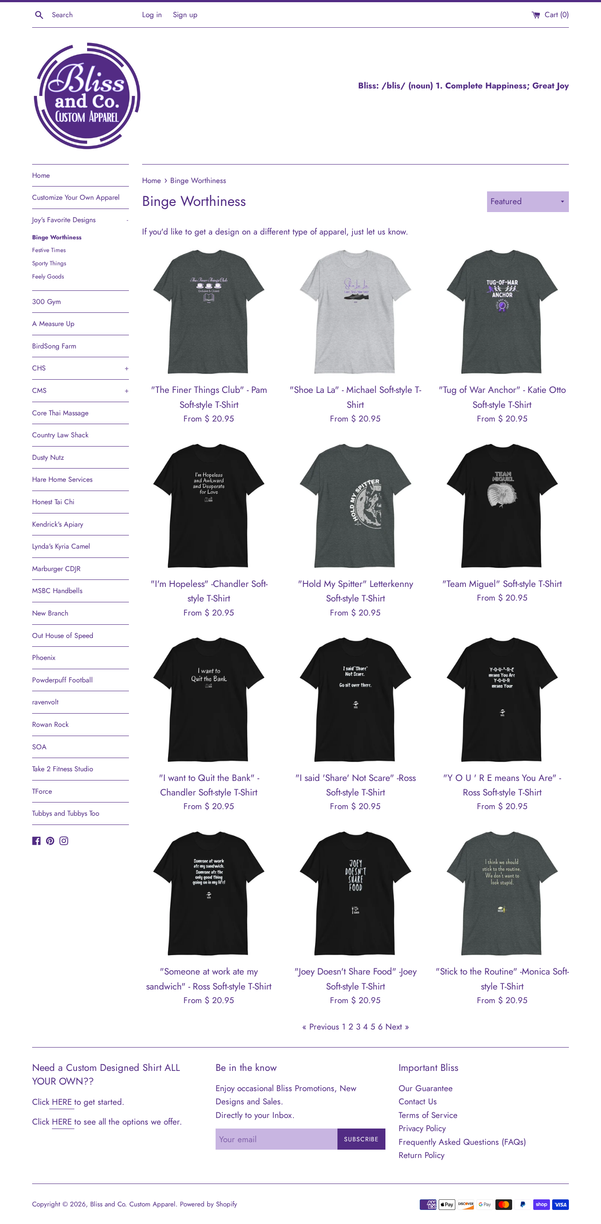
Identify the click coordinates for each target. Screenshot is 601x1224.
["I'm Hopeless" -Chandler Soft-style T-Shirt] (208, 505)
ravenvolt (45, 702)
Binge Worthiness (56, 237)
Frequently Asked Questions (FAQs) (462, 1142)
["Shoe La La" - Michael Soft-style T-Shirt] (355, 311)
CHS (80, 368)
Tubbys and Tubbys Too (65, 813)
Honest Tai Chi (53, 502)
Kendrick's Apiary (57, 524)
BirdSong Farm (54, 346)
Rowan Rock (50, 724)
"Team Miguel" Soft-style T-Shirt (502, 583)
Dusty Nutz (48, 457)
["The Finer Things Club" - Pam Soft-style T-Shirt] (208, 311)
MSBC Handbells (57, 591)
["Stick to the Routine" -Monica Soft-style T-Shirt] (502, 893)
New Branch (50, 613)
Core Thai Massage (60, 413)
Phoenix (43, 657)
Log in (152, 14)
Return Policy (421, 1155)
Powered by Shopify (208, 1204)
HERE (61, 1102)
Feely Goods (48, 276)
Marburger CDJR (56, 569)
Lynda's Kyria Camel (61, 546)
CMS (80, 390)
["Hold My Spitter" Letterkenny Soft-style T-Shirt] (355, 505)
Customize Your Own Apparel (76, 197)
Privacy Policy (422, 1128)
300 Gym (46, 302)
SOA (39, 747)
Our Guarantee (426, 1088)
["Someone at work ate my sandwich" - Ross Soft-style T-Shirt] (208, 893)
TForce (42, 791)
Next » (397, 1027)
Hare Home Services (62, 479)
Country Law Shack (60, 435)
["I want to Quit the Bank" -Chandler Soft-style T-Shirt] (208, 699)
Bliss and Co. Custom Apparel (133, 1204)
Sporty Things (49, 263)
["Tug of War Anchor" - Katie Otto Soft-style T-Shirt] (502, 311)
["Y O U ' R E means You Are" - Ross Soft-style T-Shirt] (502, 699)
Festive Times (49, 250)
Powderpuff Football (62, 680)
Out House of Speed (62, 635)
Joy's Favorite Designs (80, 220)
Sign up (185, 14)
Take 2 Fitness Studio (62, 769)
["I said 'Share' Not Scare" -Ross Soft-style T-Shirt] (355, 699)
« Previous (320, 1027)
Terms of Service (428, 1115)
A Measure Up (53, 324)
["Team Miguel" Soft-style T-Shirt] (502, 505)
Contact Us (418, 1101)
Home (41, 175)
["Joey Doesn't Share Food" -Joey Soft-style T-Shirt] (355, 893)
